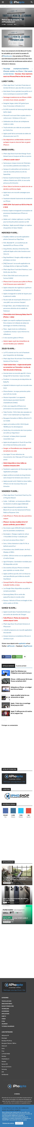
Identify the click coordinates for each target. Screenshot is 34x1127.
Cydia (3, 1021)
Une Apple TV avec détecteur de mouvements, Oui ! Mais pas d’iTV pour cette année (17, 457)
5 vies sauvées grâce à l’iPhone (13, 338)
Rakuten (4, 1061)
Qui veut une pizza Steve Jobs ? (13, 540)
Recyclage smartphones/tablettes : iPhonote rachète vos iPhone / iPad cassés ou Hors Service (17, 71)
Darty (3, 1048)
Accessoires (5, 1011)
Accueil (2, 6)
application (22, 643)
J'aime (5, 808)
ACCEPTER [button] (19, 1123)
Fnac (3, 1051)
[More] (25, 656)
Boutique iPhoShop (7, 1040)
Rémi (5, 24)
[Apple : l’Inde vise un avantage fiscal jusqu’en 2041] (6, 705)
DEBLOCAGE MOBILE (7, 1003)
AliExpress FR (5, 1035)
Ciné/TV (4, 1016)
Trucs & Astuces (6, 1001)
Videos (4, 1018)
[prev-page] (3, 720)
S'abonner (28, 808)
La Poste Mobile (6, 1053)
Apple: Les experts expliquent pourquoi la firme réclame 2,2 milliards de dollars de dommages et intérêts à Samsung (16, 323)
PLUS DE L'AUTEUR (21, 666)
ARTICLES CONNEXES (8, 666)
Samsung (4, 1069)
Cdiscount (4, 1046)
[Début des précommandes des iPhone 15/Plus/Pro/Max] (17, 895)
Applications (5, 1013)
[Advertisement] (17, 840)
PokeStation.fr (5, 1059)
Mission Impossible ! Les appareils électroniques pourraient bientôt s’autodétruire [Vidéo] (14, 400)
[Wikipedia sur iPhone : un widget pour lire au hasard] (6, 689)
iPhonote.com (7, 56)
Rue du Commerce (6, 1066)
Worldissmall (5, 1074)
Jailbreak (5, 1023)
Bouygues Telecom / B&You (9, 1043)
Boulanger (4, 1038)
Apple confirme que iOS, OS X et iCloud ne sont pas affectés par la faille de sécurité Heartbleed (16, 576)
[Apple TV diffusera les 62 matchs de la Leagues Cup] (6, 713)
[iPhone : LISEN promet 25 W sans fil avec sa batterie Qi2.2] (6, 681)
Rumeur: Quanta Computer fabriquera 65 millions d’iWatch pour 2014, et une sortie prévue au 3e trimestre (16, 180)
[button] (2, 2)
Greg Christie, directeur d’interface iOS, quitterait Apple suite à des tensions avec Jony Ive (16, 251)
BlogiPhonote (27, 646)
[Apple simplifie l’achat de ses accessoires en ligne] (6, 697)
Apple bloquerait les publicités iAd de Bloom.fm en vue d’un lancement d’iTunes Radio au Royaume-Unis (17, 509)
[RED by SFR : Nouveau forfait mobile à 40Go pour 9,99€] (17, 914)
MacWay (4, 1056)
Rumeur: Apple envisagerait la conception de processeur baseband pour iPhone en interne (17, 213)
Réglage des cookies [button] (8, 1123)
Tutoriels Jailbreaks (8, 1026)
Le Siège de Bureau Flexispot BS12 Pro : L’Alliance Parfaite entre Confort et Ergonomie (16, 879)
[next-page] (5, 720)
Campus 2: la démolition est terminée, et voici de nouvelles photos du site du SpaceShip (16, 171)
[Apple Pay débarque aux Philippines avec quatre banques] (6, 673)
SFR (3, 1072)
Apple (3, 675)
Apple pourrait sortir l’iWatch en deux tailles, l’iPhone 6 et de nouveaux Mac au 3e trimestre (17, 483)
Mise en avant (7, 882)
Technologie (5, 1008)
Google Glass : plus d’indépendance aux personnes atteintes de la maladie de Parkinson (16, 308)
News (7, 6)
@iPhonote (10, 646)
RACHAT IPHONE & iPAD (8, 1006)
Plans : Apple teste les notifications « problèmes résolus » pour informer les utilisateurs (16, 331)
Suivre (13, 808)
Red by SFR (5, 1064)
